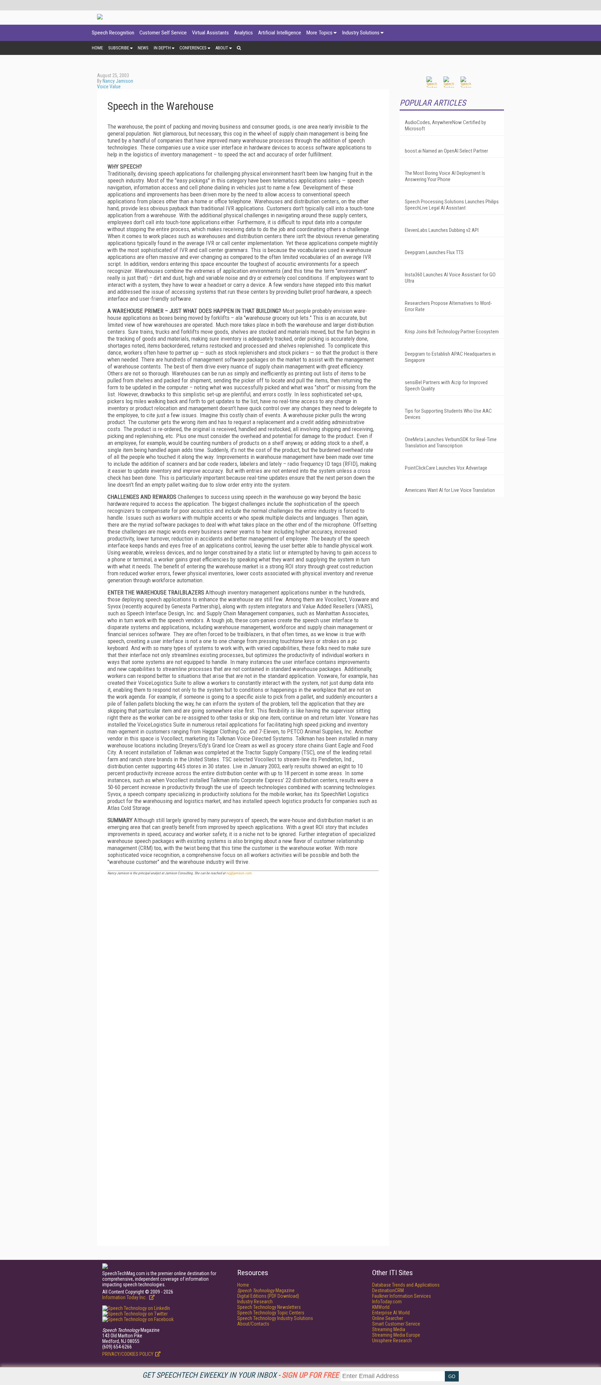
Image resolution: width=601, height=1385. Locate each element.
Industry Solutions (360, 33)
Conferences (193, 47)
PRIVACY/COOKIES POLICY (127, 1354)
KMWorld (381, 1307)
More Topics (319, 33)
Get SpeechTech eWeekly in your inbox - (240, 1375)
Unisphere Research (392, 1340)
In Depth (162, 47)
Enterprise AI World (391, 1312)
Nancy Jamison (118, 81)
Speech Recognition (113, 33)
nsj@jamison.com (238, 873)
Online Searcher (387, 1318)
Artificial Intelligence (279, 33)
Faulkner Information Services (401, 1296)
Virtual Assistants (210, 33)
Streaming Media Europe (396, 1335)
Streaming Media (388, 1329)
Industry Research (255, 1301)
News (143, 47)
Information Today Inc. (124, 1297)
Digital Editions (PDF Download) (268, 1296)
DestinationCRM (388, 1290)
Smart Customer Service (396, 1324)
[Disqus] (243, 967)
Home (97, 47)
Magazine (266, 1290)
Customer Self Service (163, 33)
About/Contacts (253, 1324)
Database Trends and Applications (406, 1285)
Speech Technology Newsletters (269, 1307)
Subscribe (118, 47)
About (221, 47)
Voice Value (109, 86)
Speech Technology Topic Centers (270, 1312)
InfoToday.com (387, 1301)
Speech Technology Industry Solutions (275, 1318)
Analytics (243, 33)
